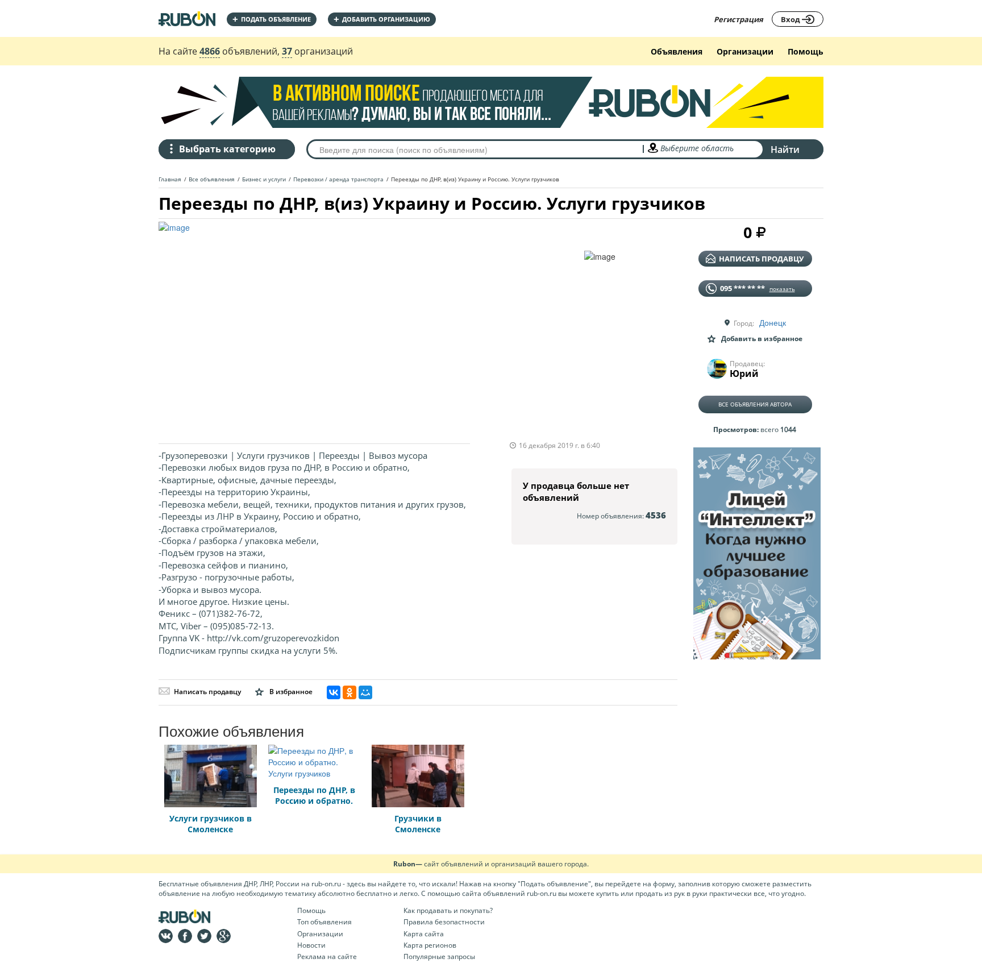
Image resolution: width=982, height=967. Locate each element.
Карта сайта (423, 934)
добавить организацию (382, 19)
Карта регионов (429, 945)
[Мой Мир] (365, 692)
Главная (170, 179)
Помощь (805, 51)
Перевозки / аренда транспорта (338, 179)
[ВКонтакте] (333, 692)
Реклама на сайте (327, 956)
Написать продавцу (207, 691)
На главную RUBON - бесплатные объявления (187, 18)
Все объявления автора (755, 404)
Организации (745, 51)
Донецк (772, 322)
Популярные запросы (439, 956)
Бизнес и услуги (264, 179)
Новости (311, 945)
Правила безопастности (444, 922)
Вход (791, 19)
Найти (785, 149)
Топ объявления (324, 922)
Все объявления (212, 179)
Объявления (676, 51)
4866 (209, 51)
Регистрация (738, 19)
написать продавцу (761, 259)
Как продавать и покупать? (448, 910)
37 (287, 51)
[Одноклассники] (349, 692)
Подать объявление (271, 19)
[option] (371, 327)
